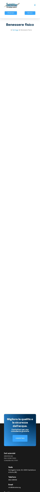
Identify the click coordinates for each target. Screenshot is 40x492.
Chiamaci (10, 13)
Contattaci (13, 134)
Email (10, 485)
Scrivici (30, 13)
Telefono (12, 477)
